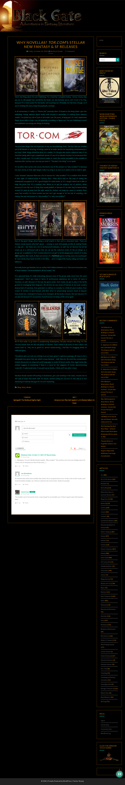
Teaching (104, 673)
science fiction (105, 651)
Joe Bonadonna (26, 473)
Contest (103, 516)
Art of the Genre (106, 479)
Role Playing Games (107, 644)
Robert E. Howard (106, 640)
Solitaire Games (106, 664)
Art (102, 475)
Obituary (104, 605)
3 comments (70, 51)
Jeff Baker (104, 416)
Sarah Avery (25, 492)
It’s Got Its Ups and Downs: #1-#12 (109, 419)
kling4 (103, 451)
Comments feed (106, 729)
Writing (103, 701)
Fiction (103, 545)
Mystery (103, 592)
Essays (103, 536)
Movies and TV (105, 583)
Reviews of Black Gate (108, 629)
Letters (103, 575)
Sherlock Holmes (106, 660)
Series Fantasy (105, 656)
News (102, 601)
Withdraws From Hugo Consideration (108, 453)
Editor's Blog (105, 532)
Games (103, 553)
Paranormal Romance (108, 609)
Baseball (104, 483)
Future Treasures (106, 549)
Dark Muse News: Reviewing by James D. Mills (109, 434)
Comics (103, 508)
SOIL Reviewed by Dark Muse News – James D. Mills (108, 428)
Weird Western (106, 697)
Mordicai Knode (56, 51)
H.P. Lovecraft (105, 562)
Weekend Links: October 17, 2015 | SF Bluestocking (38, 455)
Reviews (103, 625)
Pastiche (104, 616)
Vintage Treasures (107, 688)
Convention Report (107, 521)
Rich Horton (105, 636)
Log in (103, 720)
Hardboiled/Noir (106, 566)
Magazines (104, 579)
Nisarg (81, 781)
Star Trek (104, 669)
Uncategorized (106, 684)
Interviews (104, 570)
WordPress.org (106, 733)
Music (102, 588)
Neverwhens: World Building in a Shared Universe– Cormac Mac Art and (108, 335)
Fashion (103, 540)
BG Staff (103, 488)
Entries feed (105, 725)
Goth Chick (104, 558)
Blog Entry (21, 387)
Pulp (102, 620)
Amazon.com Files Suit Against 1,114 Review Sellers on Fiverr (74, 400)
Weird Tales (104, 693)
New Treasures (106, 596)
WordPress (67, 781)
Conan (103, 512)
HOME (101, 40)
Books (28, 387)
